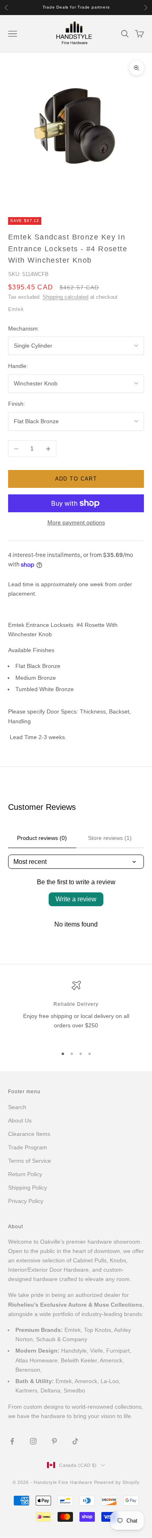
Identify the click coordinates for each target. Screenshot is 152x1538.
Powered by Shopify (117, 1482)
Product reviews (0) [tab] (42, 838)
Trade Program (27, 1147)
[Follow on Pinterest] (54, 1441)
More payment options (76, 522)
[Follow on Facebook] (12, 1441)
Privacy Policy (25, 1201)
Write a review (76, 899)
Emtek (16, 309)
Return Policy (25, 1174)
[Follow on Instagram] (33, 1441)
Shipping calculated (65, 297)
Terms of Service (29, 1160)
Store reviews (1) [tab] (110, 838)
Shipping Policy (27, 1187)
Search (17, 1107)
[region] (76, 1010)
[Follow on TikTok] (75, 1441)
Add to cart (76, 479)
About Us (20, 1120)
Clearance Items (29, 1134)
